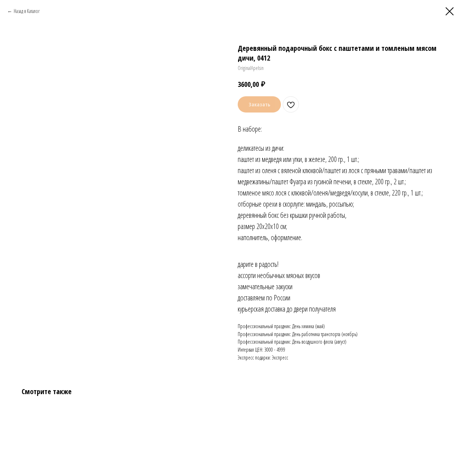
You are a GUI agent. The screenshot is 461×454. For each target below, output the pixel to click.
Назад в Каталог (27, 11)
